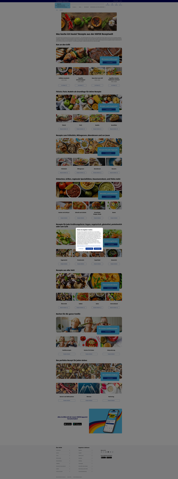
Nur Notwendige (89, 248)
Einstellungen (81, 248)
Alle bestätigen (97, 248)
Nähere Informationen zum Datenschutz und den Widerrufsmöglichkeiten (88, 245)
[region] (89, 239)
